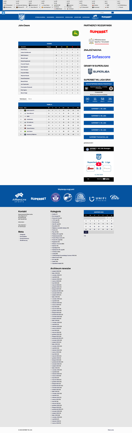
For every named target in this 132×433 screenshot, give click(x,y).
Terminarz (54, 251)
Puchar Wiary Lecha (57, 237)
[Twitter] (3, 12)
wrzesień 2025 (56, 292)
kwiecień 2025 (56, 302)
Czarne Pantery (30, 128)
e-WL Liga (54, 220)
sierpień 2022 (55, 365)
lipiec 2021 (54, 391)
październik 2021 (56, 385)
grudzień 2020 (55, 405)
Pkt (78, 107)
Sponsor (54, 245)
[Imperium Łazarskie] (86, 88)
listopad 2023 (55, 336)
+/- (73, 107)
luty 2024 (54, 330)
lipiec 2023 (55, 344)
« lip (85, 235)
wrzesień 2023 (56, 340)
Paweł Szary (24, 49)
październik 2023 (56, 338)
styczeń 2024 (55, 332)
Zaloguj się (22, 234)
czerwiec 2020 (56, 417)
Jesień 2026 (77, 17)
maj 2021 (54, 395)
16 (111, 223)
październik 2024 (56, 314)
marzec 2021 (55, 399)
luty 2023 (54, 354)
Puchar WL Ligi (56, 239)
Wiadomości (50, 17)
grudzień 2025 (55, 287)
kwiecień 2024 (56, 326)
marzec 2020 (55, 423)
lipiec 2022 (55, 367)
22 (107, 226)
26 (94, 229)
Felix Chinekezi (24, 69)
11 (90, 223)
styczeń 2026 (55, 285)
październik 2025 (56, 291)
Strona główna (40, 17)
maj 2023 (54, 348)
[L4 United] (111, 88)
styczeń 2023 (55, 356)
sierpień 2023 (55, 342)
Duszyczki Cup (56, 218)
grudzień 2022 (55, 358)
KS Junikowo (30, 122)
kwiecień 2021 (55, 397)
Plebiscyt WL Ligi (56, 234)
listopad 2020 (55, 407)
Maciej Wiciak (24, 81)
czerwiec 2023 (56, 346)
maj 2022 (54, 371)
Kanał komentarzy (24, 238)
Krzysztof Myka (25, 72)
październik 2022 (56, 362)
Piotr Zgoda (24, 90)
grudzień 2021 (55, 381)
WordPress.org (23, 240)
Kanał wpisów (23, 236)
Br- (68, 107)
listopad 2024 (55, 312)
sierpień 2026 (55, 271)
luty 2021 (54, 401)
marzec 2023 (55, 352)
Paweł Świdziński (25, 78)
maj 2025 (54, 300)
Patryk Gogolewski (25, 61)
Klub (25, 107)
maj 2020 (54, 419)
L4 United (29, 125)
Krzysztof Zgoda (25, 64)
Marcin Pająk (24, 93)
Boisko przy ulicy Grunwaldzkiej (98, 94)
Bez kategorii (55, 216)
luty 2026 (54, 283)
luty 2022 (54, 377)
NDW (28, 116)
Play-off (54, 232)
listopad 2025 (55, 289)
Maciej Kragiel (24, 58)
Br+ (63, 107)
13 (98, 223)
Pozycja (49, 46)
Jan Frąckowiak (25, 84)
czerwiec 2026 (56, 275)
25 (90, 229)
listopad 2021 (55, 383)
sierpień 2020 (55, 413)
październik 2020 (56, 409)
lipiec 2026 (55, 273)
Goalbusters (30, 119)
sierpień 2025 (55, 294)
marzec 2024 (55, 328)
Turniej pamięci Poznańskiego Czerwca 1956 (63, 255)
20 (98, 226)
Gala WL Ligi (55, 224)
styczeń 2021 (55, 403)
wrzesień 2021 (55, 387)
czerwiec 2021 (55, 393)
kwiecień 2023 (56, 350)
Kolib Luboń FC (30, 110)
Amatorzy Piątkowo (31, 134)
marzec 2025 (55, 304)
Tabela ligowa (23, 99)
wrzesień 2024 (56, 316)
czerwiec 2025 (56, 298)
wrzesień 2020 (56, 411)
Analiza (54, 214)
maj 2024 (54, 324)
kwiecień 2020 (56, 421)
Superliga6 (55, 247)
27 (98, 229)
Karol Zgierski (24, 67)
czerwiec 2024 (56, 322)
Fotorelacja (55, 222)
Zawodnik (23, 46)
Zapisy (54, 261)
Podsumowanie (56, 236)
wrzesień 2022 (56, 364)
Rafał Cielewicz (24, 55)
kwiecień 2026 (56, 279)
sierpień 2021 (55, 389)
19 (94, 226)
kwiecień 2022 (55, 373)
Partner (54, 230)
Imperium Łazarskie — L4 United (98, 86)
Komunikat (55, 226)
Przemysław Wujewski (26, 87)
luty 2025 (54, 306)
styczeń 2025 (55, 308)
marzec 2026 (55, 281)
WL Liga (54, 259)
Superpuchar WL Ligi (57, 249)
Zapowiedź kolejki (56, 263)
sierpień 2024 (55, 318)
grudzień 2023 (55, 334)
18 (90, 226)
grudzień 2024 (55, 310)
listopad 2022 (55, 360)
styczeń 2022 (55, 379)
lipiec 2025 (55, 296)
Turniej (54, 253)
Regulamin (54, 241)
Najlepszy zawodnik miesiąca (59, 228)
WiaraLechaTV (56, 257)
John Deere (29, 131)
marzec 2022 (55, 375)
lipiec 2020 (55, 415)
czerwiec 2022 (56, 369)
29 (107, 229)
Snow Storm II (30, 113)
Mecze (30, 99)
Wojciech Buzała (25, 75)
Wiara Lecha (111, 430)
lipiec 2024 (55, 320)
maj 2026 (54, 277)
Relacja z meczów (56, 243)
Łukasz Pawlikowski (26, 52)
